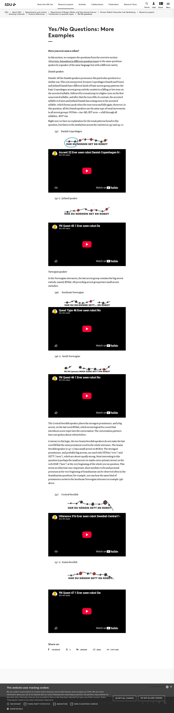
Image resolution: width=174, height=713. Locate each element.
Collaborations (97, 4)
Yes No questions (85, 14)
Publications (114, 4)
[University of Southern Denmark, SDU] (10, 4)
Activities (82, 4)
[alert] (87, 698)
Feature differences (37, 14)
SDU (6, 12)
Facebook (56, 650)
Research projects (65, 4)
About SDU (16, 12)
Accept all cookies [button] (124, 698)
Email (99, 650)
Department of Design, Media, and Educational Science (73, 12)
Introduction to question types (61, 14)
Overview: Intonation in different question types (73, 61)
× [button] (171, 687)
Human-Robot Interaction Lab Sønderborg (117, 12)
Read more (49, 700)
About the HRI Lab (45, 4)
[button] (8, 704)
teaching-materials (17, 14)
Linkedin (83, 650)
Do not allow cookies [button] (151, 698)
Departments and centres (36, 12)
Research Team (130, 4)
